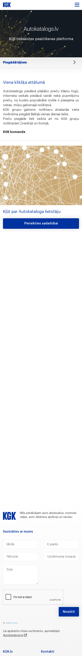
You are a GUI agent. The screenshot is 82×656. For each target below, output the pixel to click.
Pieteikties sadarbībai (41, 223)
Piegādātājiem (15, 62)
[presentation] (33, 597)
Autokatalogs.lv (13, 635)
